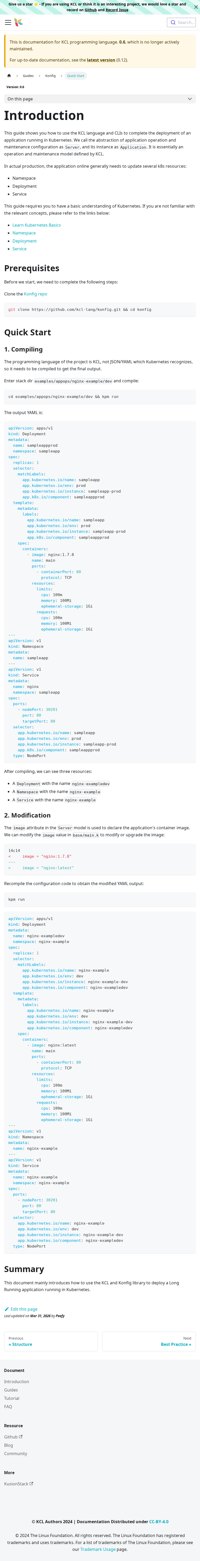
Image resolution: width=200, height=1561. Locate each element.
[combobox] (181, 22)
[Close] (196, 7)
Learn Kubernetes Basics (36, 225)
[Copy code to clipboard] (189, 309)
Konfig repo (35, 294)
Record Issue (117, 9)
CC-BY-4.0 (158, 1521)
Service (19, 249)
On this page (20, 99)
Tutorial (11, 1398)
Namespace (24, 233)
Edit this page (24, 1309)
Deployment (24, 241)
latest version (101, 60)
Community (15, 1453)
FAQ (8, 1406)
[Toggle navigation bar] (8, 22)
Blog (8, 1445)
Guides (11, 1390)
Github (91, 9)
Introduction (16, 1381)
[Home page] (9, 76)
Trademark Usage (98, 1549)
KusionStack (16, 1484)
